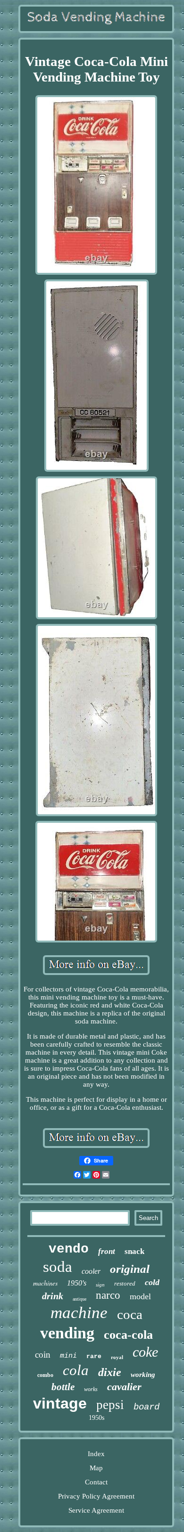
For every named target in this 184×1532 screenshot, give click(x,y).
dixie (109, 1372)
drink (52, 1296)
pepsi (110, 1405)
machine (79, 1312)
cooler (91, 1271)
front (106, 1251)
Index (96, 1454)
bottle (63, 1387)
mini (68, 1356)
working (143, 1374)
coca (129, 1314)
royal (117, 1357)
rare (93, 1356)
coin (42, 1355)
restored (124, 1283)
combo (45, 1375)
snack (134, 1251)
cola (76, 1370)
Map (96, 1468)
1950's (76, 1283)
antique (79, 1299)
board (146, 1407)
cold (152, 1282)
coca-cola (128, 1335)
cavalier (124, 1387)
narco (108, 1295)
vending (67, 1333)
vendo (69, 1249)
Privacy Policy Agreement (96, 1496)
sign (100, 1284)
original (130, 1268)
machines (45, 1282)
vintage (60, 1403)
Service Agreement (96, 1510)
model (140, 1296)
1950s (96, 1417)
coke (145, 1352)
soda (57, 1266)
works (91, 1389)
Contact (96, 1482)
